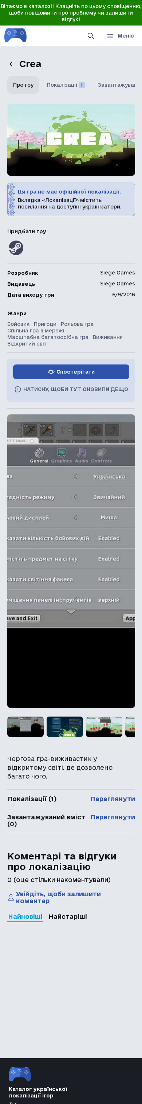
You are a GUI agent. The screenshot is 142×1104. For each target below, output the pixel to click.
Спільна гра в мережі (35, 330)
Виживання (108, 337)
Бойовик (18, 324)
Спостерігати (75, 372)
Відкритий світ (27, 344)
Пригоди (45, 324)
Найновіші (25, 916)
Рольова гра (77, 324)
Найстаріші (67, 916)
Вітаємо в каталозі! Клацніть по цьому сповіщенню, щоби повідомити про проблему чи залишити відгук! (71, 12)
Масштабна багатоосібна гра (47, 337)
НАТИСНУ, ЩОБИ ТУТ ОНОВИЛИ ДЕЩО (75, 389)
